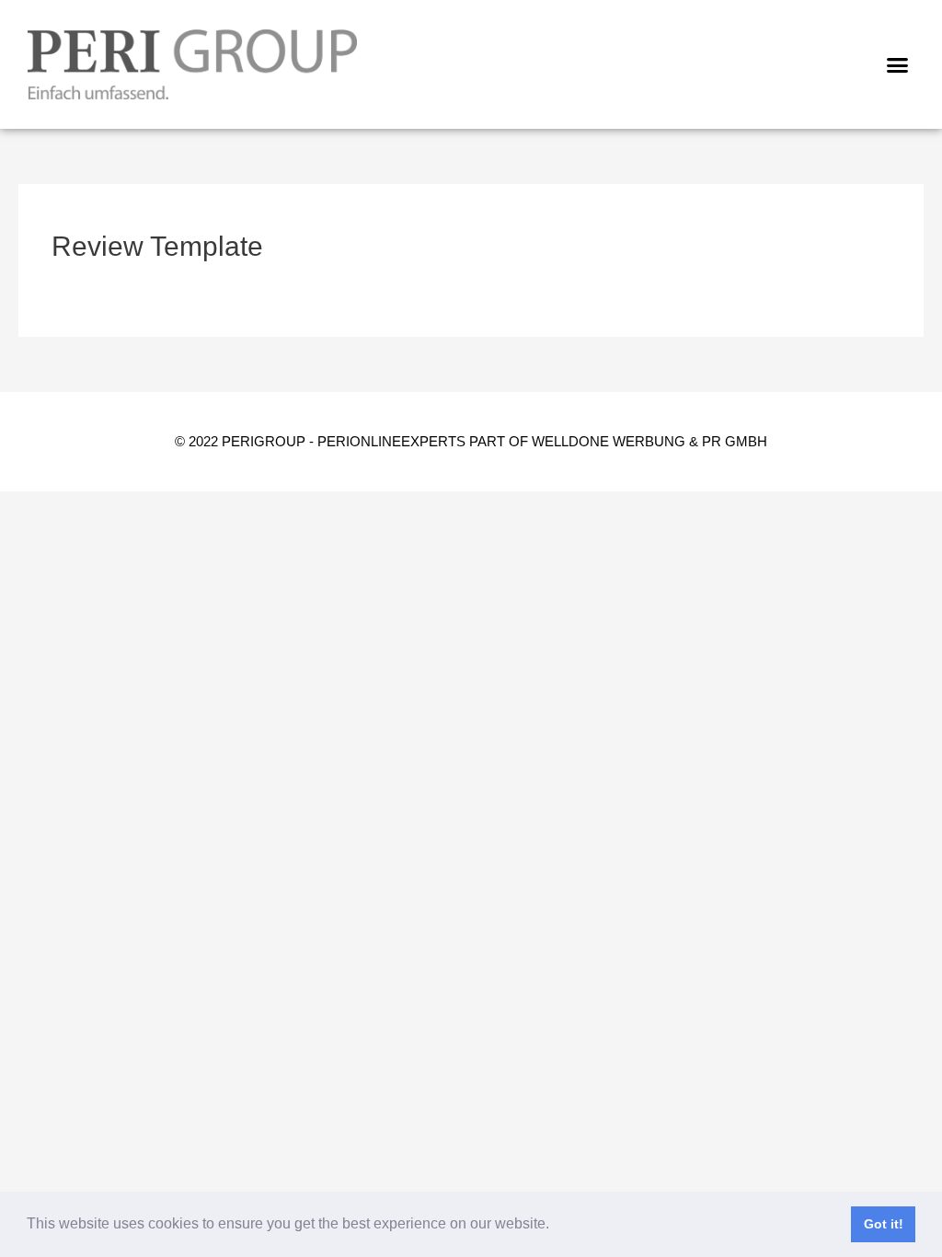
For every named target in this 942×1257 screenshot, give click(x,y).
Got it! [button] (883, 1224)
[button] (555, 1225)
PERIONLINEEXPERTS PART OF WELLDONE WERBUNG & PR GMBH (542, 441)
